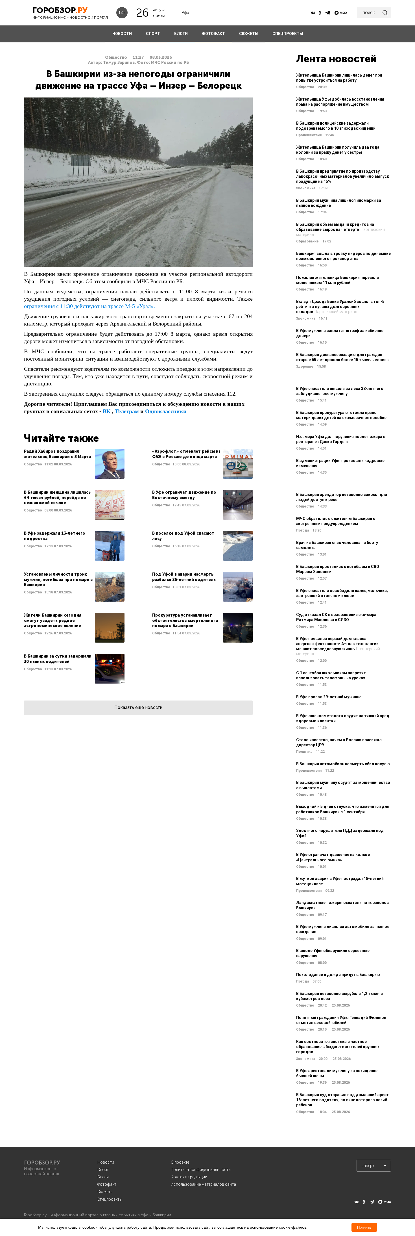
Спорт (103, 1169)
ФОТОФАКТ (213, 33)
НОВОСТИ (122, 33)
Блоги (103, 1177)
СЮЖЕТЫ (248, 33)
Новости (105, 1162)
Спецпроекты (109, 1199)
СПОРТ (153, 33)
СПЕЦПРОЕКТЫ (287, 33)
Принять (364, 1227)
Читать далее (74, 464)
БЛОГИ (181, 33)
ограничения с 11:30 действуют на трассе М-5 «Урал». (89, 306)
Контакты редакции (189, 1177)
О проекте (180, 1162)
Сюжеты (105, 1191)
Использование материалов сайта (203, 1184)
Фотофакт (106, 1184)
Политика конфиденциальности (201, 1169)
